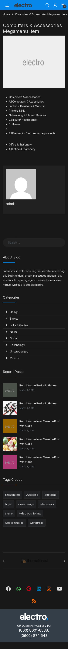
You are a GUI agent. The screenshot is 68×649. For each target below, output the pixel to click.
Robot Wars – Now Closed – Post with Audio (39, 423)
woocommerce (14, 522)
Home (6, 14)
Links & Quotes (19, 325)
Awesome (32, 494)
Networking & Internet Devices (27, 115)
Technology (17, 344)
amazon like (12, 494)
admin (10, 204)
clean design (26, 504)
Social (13, 338)
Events (14, 318)
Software (14, 124)
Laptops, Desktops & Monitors (27, 106)
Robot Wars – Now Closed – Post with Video (39, 459)
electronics (47, 504)
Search (47, 5)
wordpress (36, 522)
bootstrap (50, 494)
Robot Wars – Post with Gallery (38, 385)
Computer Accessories (23, 119)
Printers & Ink (17, 110)
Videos (14, 358)
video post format (30, 513)
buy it (8, 504)
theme (9, 513)
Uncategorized (19, 351)
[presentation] (64, 561)
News (13, 331)
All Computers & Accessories (26, 101)
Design (14, 312)
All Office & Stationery (22, 149)
